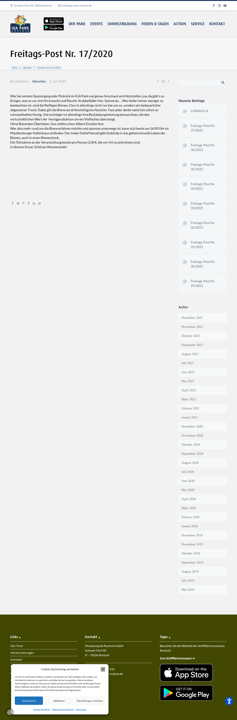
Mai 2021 (187, 381)
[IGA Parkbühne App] (54, 17)
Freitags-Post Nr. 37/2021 (203, 128)
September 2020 (192, 453)
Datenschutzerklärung (63, 709)
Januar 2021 (189, 417)
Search (223, 82)
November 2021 (192, 327)
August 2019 (190, 571)
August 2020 (190, 463)
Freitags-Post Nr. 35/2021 (203, 166)
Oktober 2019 (190, 553)
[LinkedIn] (34, 203)
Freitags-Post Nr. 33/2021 (203, 205)
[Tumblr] (28, 203)
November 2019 (192, 544)
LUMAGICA (199, 111)
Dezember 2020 (192, 426)
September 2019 (192, 562)
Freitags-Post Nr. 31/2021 (203, 244)
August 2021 (190, 354)
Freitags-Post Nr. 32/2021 (203, 225)
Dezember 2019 (192, 535)
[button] (103, 669)
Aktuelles (39, 81)
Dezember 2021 (192, 317)
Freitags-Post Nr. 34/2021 (203, 186)
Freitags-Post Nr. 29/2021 (203, 283)
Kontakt (217, 24)
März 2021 (188, 399)
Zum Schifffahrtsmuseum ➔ (177, 658)
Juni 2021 (188, 372)
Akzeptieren (29, 700)
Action (179, 24)
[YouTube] (225, 5)
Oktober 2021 (190, 336)
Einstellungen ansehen (90, 700)
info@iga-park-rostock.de (76, 5)
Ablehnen (59, 700)
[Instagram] (219, 5)
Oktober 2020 (190, 444)
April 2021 (188, 390)
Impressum (81, 709)
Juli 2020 (187, 472)
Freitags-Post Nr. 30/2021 (203, 264)
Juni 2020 (188, 481)
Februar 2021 (190, 408)
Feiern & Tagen (155, 24)
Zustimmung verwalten (10, 712)
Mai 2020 (187, 490)
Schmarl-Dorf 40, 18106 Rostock (33, 5)
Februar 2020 (190, 517)
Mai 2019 (187, 589)
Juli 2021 (187, 363)
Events (96, 24)
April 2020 (188, 499)
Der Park (77, 24)
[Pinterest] (23, 203)
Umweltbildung (122, 24)
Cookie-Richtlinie (41, 709)
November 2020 (192, 435)
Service (197, 24)
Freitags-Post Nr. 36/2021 (203, 147)
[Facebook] (214, 5)
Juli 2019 (187, 580)
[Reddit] (39, 203)
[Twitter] (17, 203)
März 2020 (188, 508)
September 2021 (192, 345)
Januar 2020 (189, 526)
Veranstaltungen (22, 652)
